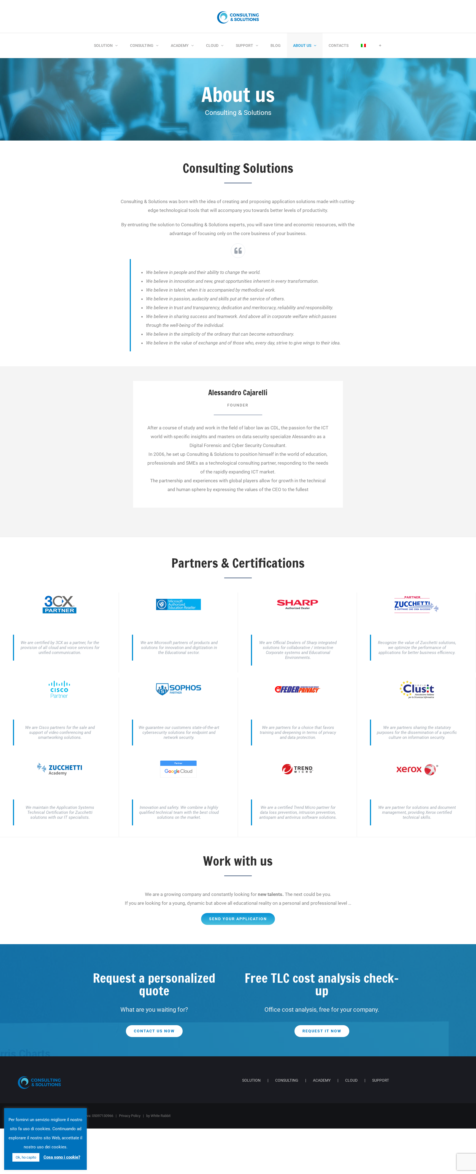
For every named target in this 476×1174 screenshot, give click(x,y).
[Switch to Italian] (363, 45)
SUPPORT (380, 1080)
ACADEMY (322, 1080)
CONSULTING (286, 1080)
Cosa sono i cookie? (62, 1157)
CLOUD (351, 1080)
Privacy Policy (129, 1116)
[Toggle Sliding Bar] (380, 45)
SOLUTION (251, 1080)
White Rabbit (161, 1116)
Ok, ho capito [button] (26, 1157)
